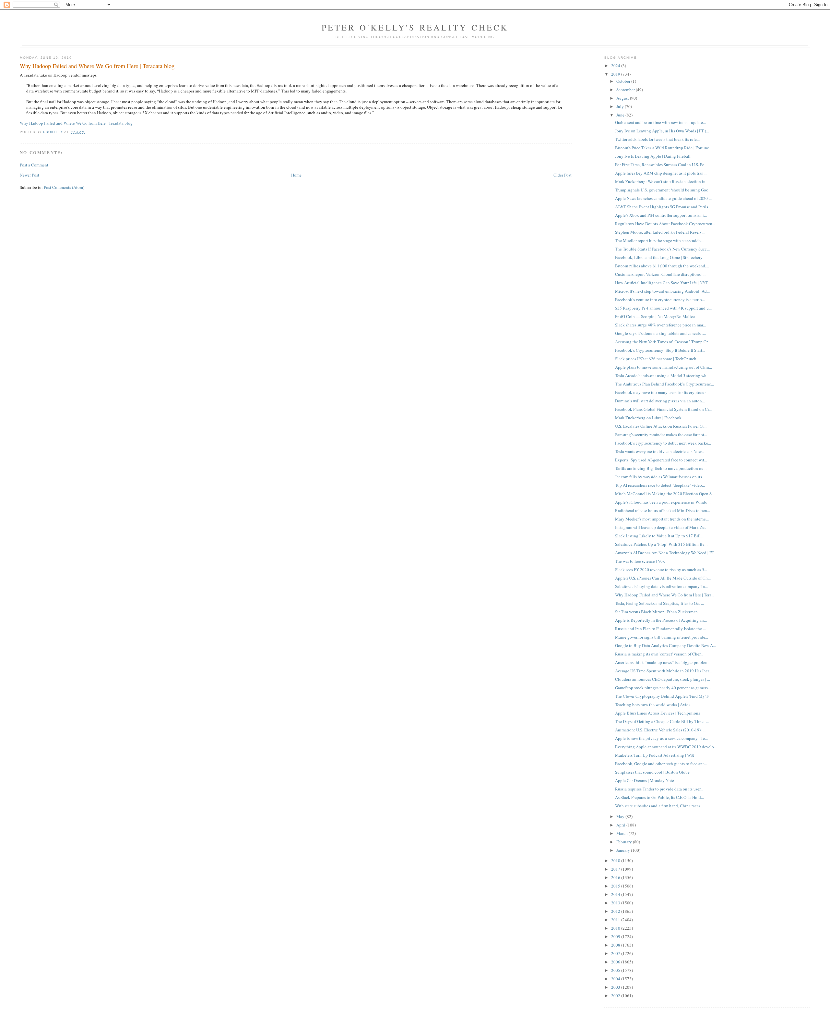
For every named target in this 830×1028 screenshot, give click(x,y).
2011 (616, 920)
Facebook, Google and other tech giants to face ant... (661, 763)
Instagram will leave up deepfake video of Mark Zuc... (662, 527)
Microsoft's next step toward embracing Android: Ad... (662, 291)
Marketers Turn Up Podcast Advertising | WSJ (654, 755)
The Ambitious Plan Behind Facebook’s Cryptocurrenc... (664, 384)
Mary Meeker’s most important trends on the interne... (662, 519)
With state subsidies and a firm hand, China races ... (659, 806)
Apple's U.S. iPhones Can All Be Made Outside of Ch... (663, 578)
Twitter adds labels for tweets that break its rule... (657, 139)
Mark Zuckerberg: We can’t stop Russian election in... (661, 181)
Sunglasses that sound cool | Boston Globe (652, 772)
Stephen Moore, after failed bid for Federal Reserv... (660, 232)
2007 (616, 953)
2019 (616, 74)
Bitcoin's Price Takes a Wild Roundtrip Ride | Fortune (662, 148)
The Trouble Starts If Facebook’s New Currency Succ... (662, 249)
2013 (616, 903)
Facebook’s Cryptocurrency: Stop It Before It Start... (660, 350)
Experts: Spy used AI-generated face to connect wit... (661, 460)
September (626, 89)
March (622, 833)
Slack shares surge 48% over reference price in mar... (660, 325)
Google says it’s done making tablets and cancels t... (660, 333)
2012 (616, 911)
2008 (616, 945)
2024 (616, 65)
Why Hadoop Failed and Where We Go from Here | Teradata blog (76, 123)
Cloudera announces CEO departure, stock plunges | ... (662, 679)
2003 (616, 987)
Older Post (562, 175)
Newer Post (29, 175)
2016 (616, 877)
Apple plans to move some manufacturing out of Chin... (663, 367)
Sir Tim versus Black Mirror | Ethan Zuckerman (656, 612)
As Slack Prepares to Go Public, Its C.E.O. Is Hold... (659, 797)
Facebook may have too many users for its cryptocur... (661, 392)
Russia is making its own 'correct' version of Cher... (659, 654)
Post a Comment (34, 165)
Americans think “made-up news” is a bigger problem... (663, 662)
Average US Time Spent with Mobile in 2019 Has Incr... (663, 671)
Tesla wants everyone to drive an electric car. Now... (659, 451)
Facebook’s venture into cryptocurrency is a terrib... (660, 299)
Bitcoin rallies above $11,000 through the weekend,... (662, 266)
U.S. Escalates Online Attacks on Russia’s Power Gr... (660, 426)
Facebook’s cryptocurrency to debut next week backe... (663, 443)
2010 (616, 928)
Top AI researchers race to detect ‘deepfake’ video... (660, 485)
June (620, 115)
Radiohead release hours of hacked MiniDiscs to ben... (662, 510)
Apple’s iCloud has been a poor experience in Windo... (662, 502)
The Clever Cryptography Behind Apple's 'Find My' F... (663, 696)
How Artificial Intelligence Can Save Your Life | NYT (661, 283)
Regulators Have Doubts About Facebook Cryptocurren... (665, 223)
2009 (616, 936)
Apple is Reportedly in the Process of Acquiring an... (661, 620)
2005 (616, 970)
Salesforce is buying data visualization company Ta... (661, 586)
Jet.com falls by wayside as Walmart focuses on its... (660, 477)
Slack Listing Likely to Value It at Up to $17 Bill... (659, 536)
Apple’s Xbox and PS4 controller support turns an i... (661, 215)
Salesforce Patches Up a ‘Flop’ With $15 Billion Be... (661, 544)
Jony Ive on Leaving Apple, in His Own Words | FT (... (662, 131)
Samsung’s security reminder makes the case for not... (661, 434)
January (623, 850)
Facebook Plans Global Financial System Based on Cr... (663, 409)
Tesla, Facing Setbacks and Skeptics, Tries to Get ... (659, 603)
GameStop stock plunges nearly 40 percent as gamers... (663, 688)
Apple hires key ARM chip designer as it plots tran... (660, 173)
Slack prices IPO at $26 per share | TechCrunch (655, 358)
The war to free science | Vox (640, 561)
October (623, 81)
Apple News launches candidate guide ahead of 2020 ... (663, 198)
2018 (616, 860)
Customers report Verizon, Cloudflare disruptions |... (660, 274)
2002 (616, 995)
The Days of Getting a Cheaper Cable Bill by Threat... (662, 721)
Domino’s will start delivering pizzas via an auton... (660, 401)
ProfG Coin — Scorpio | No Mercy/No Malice (655, 316)
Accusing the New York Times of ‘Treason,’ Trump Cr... (662, 342)
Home (296, 175)
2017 (616, 869)
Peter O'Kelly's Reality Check (415, 27)
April (621, 825)
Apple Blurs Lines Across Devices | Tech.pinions (657, 713)
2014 (616, 894)
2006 (616, 962)
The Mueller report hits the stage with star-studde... (659, 240)
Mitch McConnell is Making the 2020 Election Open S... (665, 493)
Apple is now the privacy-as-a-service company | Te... (661, 738)
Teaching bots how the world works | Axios (652, 704)
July (620, 106)
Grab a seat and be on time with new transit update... (660, 122)
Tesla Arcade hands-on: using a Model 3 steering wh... (662, 375)
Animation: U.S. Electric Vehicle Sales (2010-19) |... (660, 730)
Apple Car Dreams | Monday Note (644, 780)
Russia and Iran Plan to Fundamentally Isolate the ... (660, 628)
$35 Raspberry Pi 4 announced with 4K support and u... (663, 308)
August (623, 98)
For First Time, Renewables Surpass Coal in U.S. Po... (661, 164)
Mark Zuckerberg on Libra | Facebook (648, 418)
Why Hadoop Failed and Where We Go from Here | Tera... (664, 595)
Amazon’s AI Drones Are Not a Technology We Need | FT (664, 553)
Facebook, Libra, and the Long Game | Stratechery (659, 257)
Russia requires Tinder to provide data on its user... (659, 789)
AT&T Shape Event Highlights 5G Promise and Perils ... (663, 207)
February (624, 842)
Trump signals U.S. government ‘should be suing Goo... (663, 190)
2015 (616, 886)
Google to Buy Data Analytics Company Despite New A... (665, 645)
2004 (616, 979)
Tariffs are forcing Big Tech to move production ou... (660, 468)
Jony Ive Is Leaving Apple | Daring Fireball (653, 156)
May (620, 816)
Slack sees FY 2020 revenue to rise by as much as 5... (661, 569)
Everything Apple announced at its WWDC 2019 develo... (666, 747)
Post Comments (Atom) (64, 187)
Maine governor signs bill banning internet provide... (661, 637)
